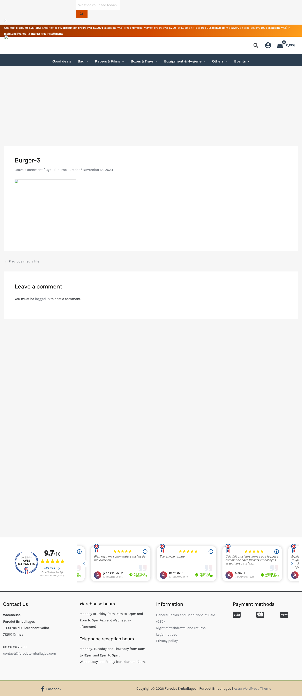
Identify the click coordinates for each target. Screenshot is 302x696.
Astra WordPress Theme (252, 688)
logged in (42, 299)
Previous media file (22, 261)
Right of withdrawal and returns (181, 628)
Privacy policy (167, 641)
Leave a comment (29, 170)
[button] (256, 46)
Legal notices (166, 634)
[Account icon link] (268, 45)
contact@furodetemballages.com (29, 653)
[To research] (82, 14)
